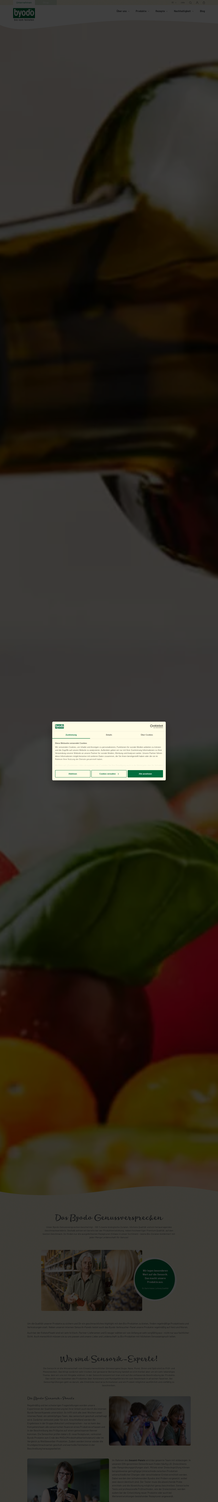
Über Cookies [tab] (147, 735)
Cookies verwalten (107, 774)
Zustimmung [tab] (71, 735)
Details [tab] (109, 735)
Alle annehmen (145, 774)
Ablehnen (73, 774)
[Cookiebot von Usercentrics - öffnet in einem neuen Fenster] (152, 726)
